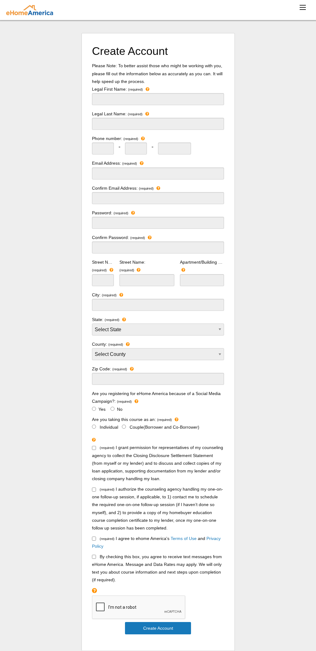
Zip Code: (109, 368)
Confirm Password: (118, 237)
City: (104, 294)
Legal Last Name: (117, 113)
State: (105, 319)
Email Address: (114, 163)
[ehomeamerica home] (29, 10)
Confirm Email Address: (123, 188)
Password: (110, 212)
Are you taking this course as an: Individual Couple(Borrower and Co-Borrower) (145, 423)
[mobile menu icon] (303, 7)
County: (107, 344)
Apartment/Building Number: (202, 262)
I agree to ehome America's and (156, 542)
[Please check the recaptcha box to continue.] (94, 590)
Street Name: (132, 266)
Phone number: (115, 138)
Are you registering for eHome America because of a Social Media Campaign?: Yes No (156, 401)
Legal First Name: (117, 89)
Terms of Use (184, 538)
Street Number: (103, 266)
